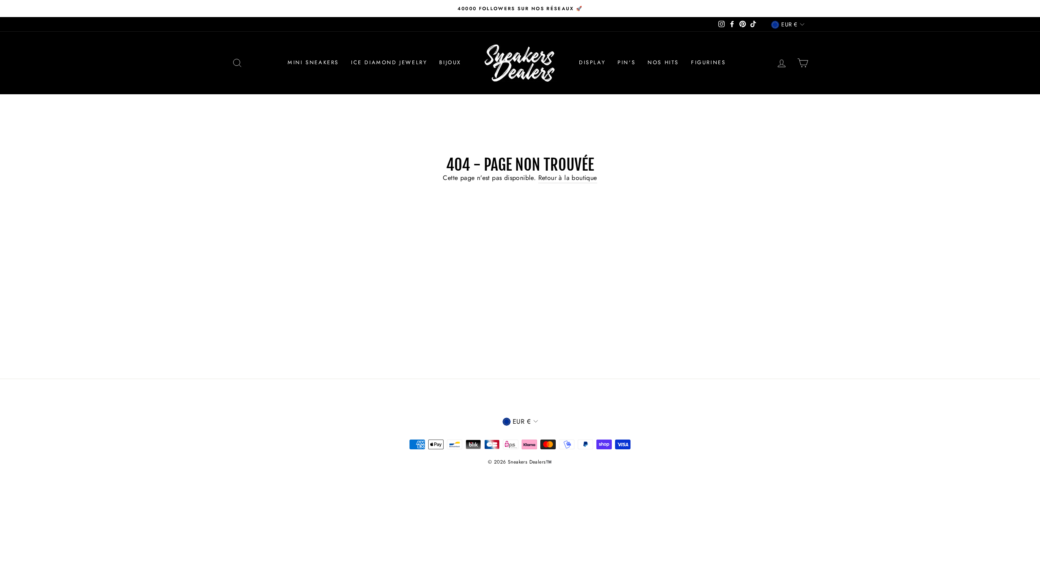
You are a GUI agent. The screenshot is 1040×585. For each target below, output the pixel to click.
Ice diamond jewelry (389, 62)
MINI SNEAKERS (313, 62)
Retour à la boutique (567, 177)
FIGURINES (708, 62)
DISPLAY (592, 62)
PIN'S (626, 62)
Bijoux (450, 62)
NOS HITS (663, 62)
